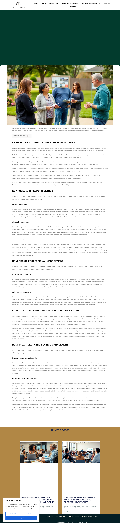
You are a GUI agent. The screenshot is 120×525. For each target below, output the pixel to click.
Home (36, 3)
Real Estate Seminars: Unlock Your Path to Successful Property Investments (79, 499)
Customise (13, 513)
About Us (106, 3)
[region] (21, 510)
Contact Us (72, 7)
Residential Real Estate (91, 3)
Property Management (70, 3)
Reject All (29, 513)
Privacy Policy (73, 516)
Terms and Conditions (90, 516)
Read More (67, 511)
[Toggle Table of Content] (28, 136)
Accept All (21, 518)
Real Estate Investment (49, 3)
